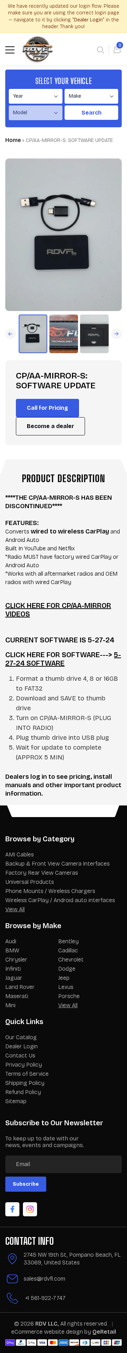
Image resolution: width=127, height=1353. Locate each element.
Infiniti (13, 968)
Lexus (65, 987)
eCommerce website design (47, 1331)
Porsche (69, 996)
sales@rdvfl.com (44, 1278)
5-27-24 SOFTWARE (63, 658)
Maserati (16, 996)
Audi (10, 941)
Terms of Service (27, 1073)
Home (13, 140)
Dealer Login (21, 1046)
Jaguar (13, 978)
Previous (116, 334)
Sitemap (15, 1101)
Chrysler (16, 959)
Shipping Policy (24, 1083)
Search (91, 112)
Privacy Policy (23, 1064)
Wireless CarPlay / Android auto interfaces (60, 900)
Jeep (63, 978)
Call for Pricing (47, 407)
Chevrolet (71, 959)
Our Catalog (21, 1037)
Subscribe (26, 1184)
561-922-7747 (48, 1298)
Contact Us (20, 1055)
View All (15, 909)
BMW (12, 950)
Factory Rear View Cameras (41, 872)
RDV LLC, (47, 1323)
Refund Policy (23, 1092)
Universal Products (29, 882)
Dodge (66, 968)
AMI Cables (19, 854)
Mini (10, 1005)
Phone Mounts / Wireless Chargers (50, 891)
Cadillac (68, 950)
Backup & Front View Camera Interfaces (57, 863)
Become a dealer (50, 426)
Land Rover (20, 987)
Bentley (68, 941)
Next (10, 334)
